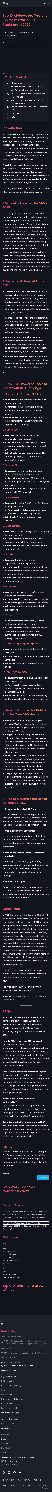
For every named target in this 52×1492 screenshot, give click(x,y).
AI (3, 1246)
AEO (4, 1243)
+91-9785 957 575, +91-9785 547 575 (18, 1366)
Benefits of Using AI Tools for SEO (26, 90)
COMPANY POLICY (21, 1480)
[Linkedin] (9, 1472)
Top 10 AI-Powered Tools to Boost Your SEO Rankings (28, 95)
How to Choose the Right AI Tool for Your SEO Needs (27, 102)
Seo (4, 1266)
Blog (4, 1249)
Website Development (11, 1277)
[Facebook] (14, 1472)
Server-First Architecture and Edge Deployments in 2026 (25, 1214)
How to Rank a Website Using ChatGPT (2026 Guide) (23, 1223)
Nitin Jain (9, 32)
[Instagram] (3, 1472)
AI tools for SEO (33, 915)
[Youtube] (20, 1472)
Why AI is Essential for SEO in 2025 (26, 86)
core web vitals (9, 1252)
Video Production (9, 1274)
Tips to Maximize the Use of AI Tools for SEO (29, 108)
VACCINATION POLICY (35, 1480)
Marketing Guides (9, 1263)
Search (6, 1174)
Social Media (8, 1269)
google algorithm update (13, 1260)
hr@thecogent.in (8, 1461)
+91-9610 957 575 (9, 1464)
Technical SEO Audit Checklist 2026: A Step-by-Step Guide (25, 1211)
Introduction (16, 83)
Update (6, 1271)
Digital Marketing (9, 1254)
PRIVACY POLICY (8, 1480)
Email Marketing (9, 1257)
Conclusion (16, 113)
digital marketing (38, 148)
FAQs (13, 117)
